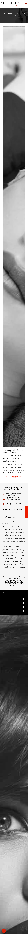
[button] (14, 599)
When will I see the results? (10, 603)
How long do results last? (10, 607)
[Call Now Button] (4, 931)
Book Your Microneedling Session (14, 477)
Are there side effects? (9, 611)
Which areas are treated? (10, 599)
